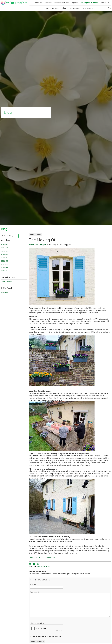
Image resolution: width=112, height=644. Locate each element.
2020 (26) (4, 264)
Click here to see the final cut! (42, 557)
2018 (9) (4, 271)
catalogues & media (89, 2)
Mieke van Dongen (37, 244)
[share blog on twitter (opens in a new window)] (34, 563)
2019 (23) (4, 268)
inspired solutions (61, 2)
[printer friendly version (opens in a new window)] (30, 563)
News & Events (52, 8)
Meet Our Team (6, 282)
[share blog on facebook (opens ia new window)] (38, 563)
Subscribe (4, 293)
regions (75, 2)
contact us (105, 2)
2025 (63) (4, 248)
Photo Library (74, 8)
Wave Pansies (43, 566)
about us (38, 2)
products (48, 2)
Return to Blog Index (9, 236)
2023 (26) (4, 254)
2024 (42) (4, 251)
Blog (64, 8)
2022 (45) (4, 258)
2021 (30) (4, 261)
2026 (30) (4, 244)
